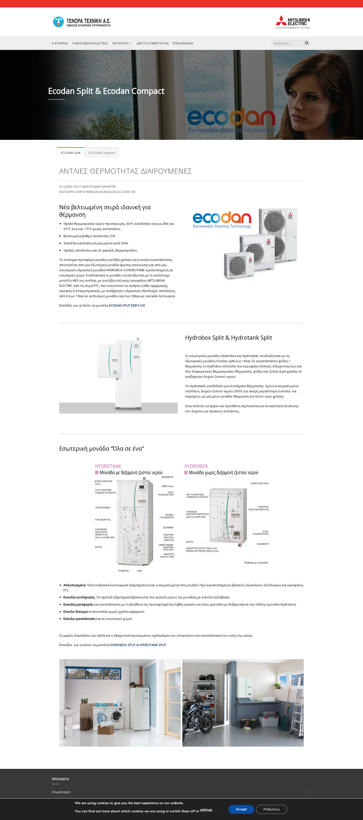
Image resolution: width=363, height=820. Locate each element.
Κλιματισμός (61, 792)
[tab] (70, 152)
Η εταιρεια (60, 43)
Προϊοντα (120, 43)
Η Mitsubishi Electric (90, 43)
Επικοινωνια (183, 43)
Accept (241, 809)
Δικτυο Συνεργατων (152, 43)
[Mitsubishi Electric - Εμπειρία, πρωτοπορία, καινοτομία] (87, 21)
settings (206, 809)
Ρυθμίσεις (271, 809)
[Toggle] (309, 791)
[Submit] (306, 43)
